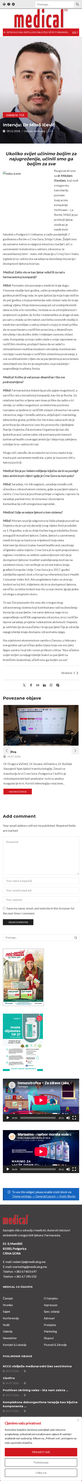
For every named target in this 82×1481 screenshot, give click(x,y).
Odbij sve (41, 1472)
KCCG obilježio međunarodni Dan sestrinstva (37, 1366)
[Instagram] (4, 4)
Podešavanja (41, 1462)
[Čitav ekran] (74, 1118)
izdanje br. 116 (15, 115)
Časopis (8, 1298)
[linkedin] (44, 685)
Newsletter (10, 1338)
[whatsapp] (51, 685)
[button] (4, 32)
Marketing (50, 1331)
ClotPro (9, 1378)
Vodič (6, 1325)
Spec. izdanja (51, 1311)
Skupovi (49, 1338)
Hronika (8, 1305)
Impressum (50, 1305)
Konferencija (11, 1318)
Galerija (7, 1331)
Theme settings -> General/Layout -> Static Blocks (44, 1196)
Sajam (6, 1311)
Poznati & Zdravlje (55, 1344)
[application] (41, 1100)
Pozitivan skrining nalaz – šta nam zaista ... (35, 1390)
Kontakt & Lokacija (14, 1344)
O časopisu (51, 1298)
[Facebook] (8, 4)
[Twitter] (25, 685)
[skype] (56, 685)
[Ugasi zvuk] (68, 1118)
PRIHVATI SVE (41, 1452)
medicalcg (39, 131)
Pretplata (50, 1325)
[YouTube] (13, 4)
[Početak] (8, 1118)
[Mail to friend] (37, 685)
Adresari (49, 1318)
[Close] (78, 1420)
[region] (41, 1449)
